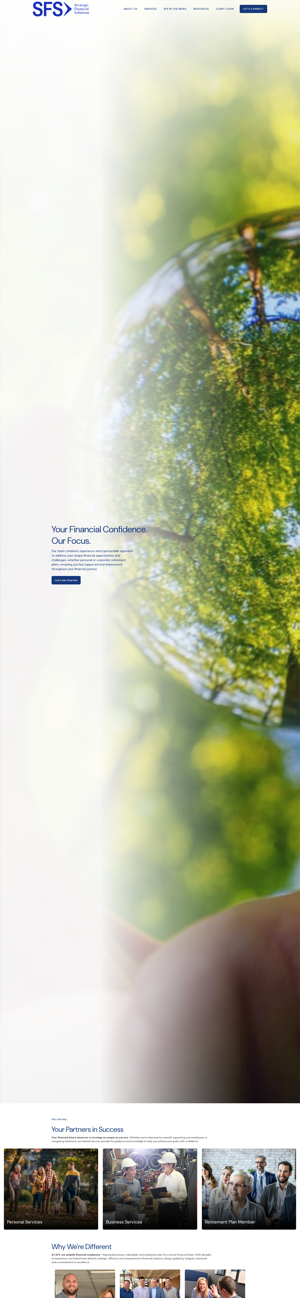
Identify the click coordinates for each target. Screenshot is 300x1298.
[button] (130, 9)
